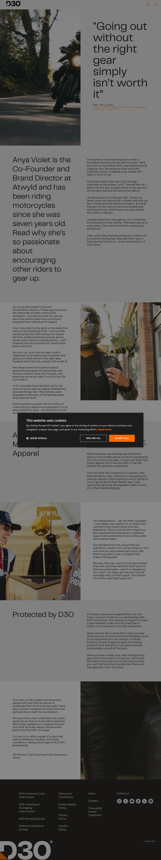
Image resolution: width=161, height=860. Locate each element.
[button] (36, 438)
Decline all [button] (93, 438)
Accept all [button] (122, 438)
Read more (105, 429)
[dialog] (80, 430)
